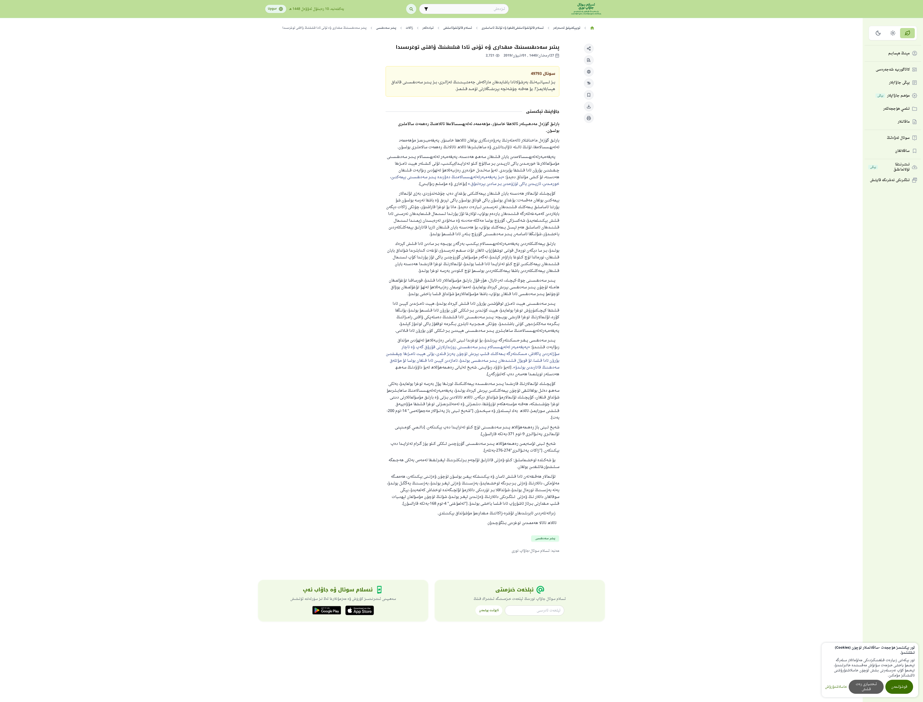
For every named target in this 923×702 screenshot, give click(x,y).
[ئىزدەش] (411, 9)
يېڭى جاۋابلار (899, 82)
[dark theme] (878, 33)
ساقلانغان (902, 151)
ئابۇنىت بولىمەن (489, 610)
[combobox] (467, 9)
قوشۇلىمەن (899, 687)
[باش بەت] (592, 28)
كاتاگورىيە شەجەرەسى (893, 69)
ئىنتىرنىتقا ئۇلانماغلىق (890, 167)
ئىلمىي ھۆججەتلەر (896, 109)
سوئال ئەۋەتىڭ (898, 138)
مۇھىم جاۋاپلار (893, 95)
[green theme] (907, 33)
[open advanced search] (426, 9)
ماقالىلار (904, 122)
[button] (589, 48)
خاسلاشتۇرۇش (836, 686)
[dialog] (870, 670)
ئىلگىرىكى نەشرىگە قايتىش (890, 180)
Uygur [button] (272, 9)
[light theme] (893, 33)
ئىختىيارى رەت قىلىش (866, 687)
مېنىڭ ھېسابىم (899, 53)
